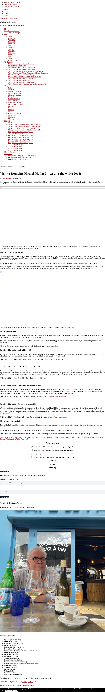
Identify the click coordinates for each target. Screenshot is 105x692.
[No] (17, 691)
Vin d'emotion (10, 439)
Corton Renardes (59, 437)
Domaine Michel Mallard (89, 437)
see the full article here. (67, 327)
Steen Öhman (13, 507)
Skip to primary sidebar (11, 6)
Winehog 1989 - (27, 682)
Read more (13, 691)
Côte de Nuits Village (73, 437)
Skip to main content (10, 4)
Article (20, 437)
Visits (18, 439)
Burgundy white (28, 437)
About (6, 10)
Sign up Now (4, 497)
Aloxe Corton (13, 437)
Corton (37, 437)
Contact (6, 11)
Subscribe (7, 13)
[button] (4, 163)
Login (6, 15)
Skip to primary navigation (12, 2)
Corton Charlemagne (47, 437)
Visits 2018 (24, 439)
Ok (7, 691)
